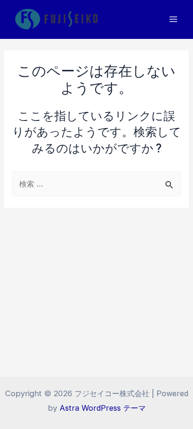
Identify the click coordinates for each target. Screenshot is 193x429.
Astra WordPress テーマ (102, 408)
